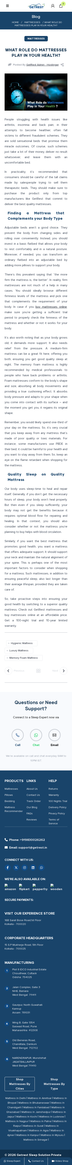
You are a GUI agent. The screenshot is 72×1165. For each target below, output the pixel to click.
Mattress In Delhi (15, 1098)
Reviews (31, 819)
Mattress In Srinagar (35, 1139)
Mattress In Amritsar (39, 1098)
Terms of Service (54, 821)
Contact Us (33, 795)
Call (17, 745)
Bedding (10, 801)
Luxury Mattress (18, 650)
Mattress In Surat (33, 1125)
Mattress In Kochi (26, 1116)
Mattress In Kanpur (27, 1135)
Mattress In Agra (39, 1130)
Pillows (9, 795)
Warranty (54, 795)
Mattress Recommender (14, 809)
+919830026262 (27, 840)
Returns (53, 788)
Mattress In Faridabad (36, 1107)
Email (54, 745)
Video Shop (61, 1161)
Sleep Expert (13, 1161)
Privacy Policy (57, 813)
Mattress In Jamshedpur (36, 1112)
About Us (32, 788)
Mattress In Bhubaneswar (33, 1102)
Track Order (33, 801)
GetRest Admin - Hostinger (42, 64)
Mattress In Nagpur (16, 1121)
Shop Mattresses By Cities (19, 1084)
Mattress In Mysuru (52, 1135)
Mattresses (32, 22)
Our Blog (31, 807)
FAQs (29, 813)
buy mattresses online (51, 307)
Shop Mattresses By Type (54, 1084)
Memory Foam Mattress (23, 657)
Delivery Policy (57, 807)
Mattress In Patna (40, 1121)
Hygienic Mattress (22, 643)
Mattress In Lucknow (51, 1116)
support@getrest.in (28, 848)
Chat (36, 745)
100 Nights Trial (58, 801)
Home (15, 22)
